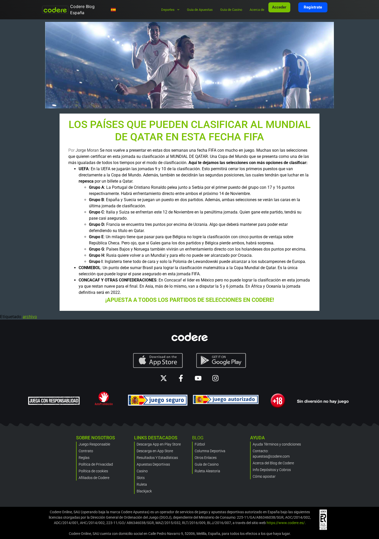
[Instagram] (215, 378)
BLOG (197, 437)
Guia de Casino (231, 10)
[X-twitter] (163, 378)
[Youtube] (198, 378)
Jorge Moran (87, 150)
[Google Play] (221, 360)
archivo (30, 316)
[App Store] (158, 360)
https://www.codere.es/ (286, 523)
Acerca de (257, 10)
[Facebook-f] (180, 378)
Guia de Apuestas (200, 10)
